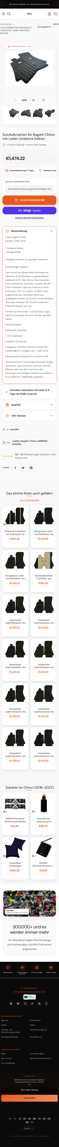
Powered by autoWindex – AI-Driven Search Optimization (34, 1136)
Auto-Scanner (6, 1058)
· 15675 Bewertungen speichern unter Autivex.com (35, 456)
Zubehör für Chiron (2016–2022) (29, 787)
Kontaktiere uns (36, 1037)
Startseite (6, 24)
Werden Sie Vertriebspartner (40, 1058)
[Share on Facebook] (15, 468)
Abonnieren (29, 1098)
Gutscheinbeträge (8, 1063)
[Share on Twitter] (23, 468)
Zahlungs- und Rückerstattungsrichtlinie (10, 1031)
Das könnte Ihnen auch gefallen (29, 493)
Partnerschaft (35, 1020)
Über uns (4, 1020)
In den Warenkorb (32, 200)
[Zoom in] (33, 100)
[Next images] (53, 115)
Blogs (3, 1054)
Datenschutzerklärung (38, 1030)
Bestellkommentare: (18, 182)
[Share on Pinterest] (31, 468)
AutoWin (16, 1136)
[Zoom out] (15, 100)
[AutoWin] (29, 14)
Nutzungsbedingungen (9, 1037)
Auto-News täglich (37, 1054)
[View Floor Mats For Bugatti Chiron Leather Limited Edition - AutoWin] (14, 113)
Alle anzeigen (29, 500)
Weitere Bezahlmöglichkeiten (29, 217)
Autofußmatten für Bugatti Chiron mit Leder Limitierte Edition (16, 30)
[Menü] (3, 13)
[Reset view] (44, 100)
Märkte (4, 1025)
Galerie (32, 1025)
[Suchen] (10, 13)
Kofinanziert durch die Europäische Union (29, 992)
